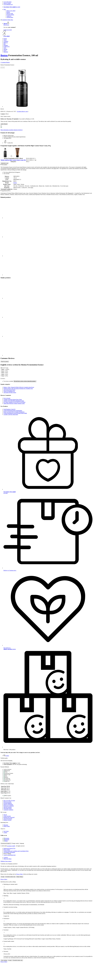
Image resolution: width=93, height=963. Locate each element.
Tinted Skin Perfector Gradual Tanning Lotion (14, 403)
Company (5, 857)
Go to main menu (7, 1)
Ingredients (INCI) (6, 190)
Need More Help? (7, 808)
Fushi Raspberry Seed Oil (9, 409)
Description (4, 164)
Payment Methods (7, 803)
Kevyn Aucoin (6, 398)
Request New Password (8, 817)
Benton (4, 55)
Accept (2, 876)
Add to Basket (4, 124)
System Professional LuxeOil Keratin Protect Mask (15, 413)
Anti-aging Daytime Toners (9, 392)
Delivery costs (9, 13)
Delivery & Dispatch (8, 804)
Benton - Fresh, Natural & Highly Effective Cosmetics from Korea (18, 387)
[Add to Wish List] (1, 125)
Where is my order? (10, 10)
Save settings (4, 960)
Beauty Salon (6, 826)
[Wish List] (4, 32)
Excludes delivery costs (22, 111)
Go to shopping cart (8, 4)
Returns (8, 12)
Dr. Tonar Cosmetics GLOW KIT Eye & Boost (14, 402)
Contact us (8, 16)
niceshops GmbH (11, 846)
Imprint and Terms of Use (9, 848)
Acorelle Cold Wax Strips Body (10, 414)
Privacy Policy (6, 849)
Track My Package (7, 818)
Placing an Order (7, 801)
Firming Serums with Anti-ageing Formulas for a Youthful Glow (18, 388)
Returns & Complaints (8, 805)
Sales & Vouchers (7, 807)
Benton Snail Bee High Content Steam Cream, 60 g (13, 160)
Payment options (10, 14)
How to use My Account (9, 800)
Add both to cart (4, 163)
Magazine (5, 825)
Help (4, 9)
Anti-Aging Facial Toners (9, 389)
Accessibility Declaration (9, 852)
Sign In (5, 814)
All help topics (9, 17)
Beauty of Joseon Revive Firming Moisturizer (13, 411)
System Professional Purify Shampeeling (12, 410)
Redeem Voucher (7, 820)
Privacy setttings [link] (7, 853)
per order (11, 7)
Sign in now (6, 24)
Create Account (7, 816)
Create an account (7, 29)
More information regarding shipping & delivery (12, 130)
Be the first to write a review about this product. (25, 381)
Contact (5, 832)
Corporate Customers (8, 809)
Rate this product (4, 361)
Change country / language (18, 843)
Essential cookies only (10, 876)
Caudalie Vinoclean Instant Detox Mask (12, 399)
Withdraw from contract (6, 861)
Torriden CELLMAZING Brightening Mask (13, 400)
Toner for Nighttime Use (9, 391)
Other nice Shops (7, 858)
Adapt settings (20, 876)
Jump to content (7, 3)
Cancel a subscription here (9, 855)
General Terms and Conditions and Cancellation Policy (16, 851)
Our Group (6, 831)
